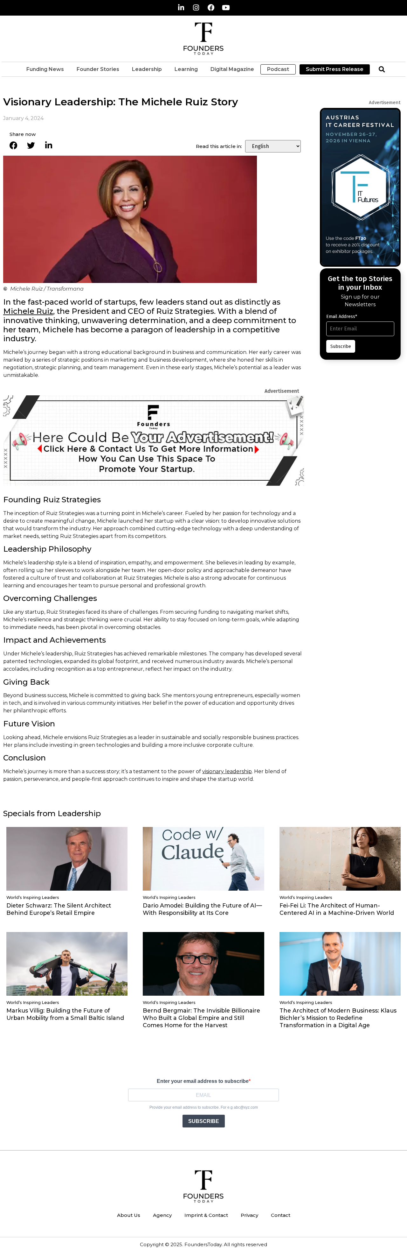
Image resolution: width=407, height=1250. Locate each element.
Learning (186, 69)
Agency (162, 1215)
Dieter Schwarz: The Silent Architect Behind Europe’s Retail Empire (58, 909)
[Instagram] (196, 8)
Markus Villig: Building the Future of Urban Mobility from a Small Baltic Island (65, 1014)
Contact (280, 1215)
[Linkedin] (181, 8)
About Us (128, 1215)
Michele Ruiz (28, 311)
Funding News (45, 69)
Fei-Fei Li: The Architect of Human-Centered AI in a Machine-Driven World (336, 909)
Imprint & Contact (206, 1215)
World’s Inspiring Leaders (32, 897)
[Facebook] (211, 8)
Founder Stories (98, 69)
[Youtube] (226, 8)
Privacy (249, 1215)
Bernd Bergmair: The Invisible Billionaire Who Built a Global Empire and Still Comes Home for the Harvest (201, 1017)
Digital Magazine (232, 69)
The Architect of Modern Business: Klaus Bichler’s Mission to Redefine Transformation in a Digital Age (338, 1017)
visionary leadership (227, 771)
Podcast (278, 69)
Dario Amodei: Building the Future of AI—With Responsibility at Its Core (202, 909)
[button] (381, 69)
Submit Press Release (334, 69)
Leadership (147, 69)
